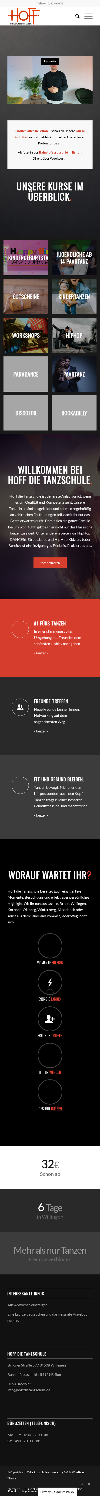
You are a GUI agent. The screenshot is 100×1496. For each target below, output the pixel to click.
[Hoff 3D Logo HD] (41, 16)
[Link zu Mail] (89, 1484)
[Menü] (86, 16)
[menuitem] (75, 16)
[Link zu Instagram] (82, 1484)
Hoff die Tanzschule (36, 1472)
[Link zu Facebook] (75, 1484)
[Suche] (75, 16)
